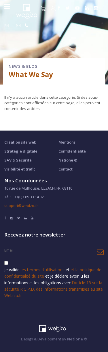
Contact (65, 169)
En (6, 25)
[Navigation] (7, 6)
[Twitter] (18, 218)
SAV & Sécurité (18, 160)
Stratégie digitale (20, 151)
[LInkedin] (25, 218)
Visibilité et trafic (19, 169)
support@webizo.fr (21, 205)
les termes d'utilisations (43, 269)
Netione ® (67, 160)
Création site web (20, 142)
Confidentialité (72, 151)
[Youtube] (78, 8)
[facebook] (60, 8)
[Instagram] (96, 8)
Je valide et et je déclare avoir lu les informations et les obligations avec (53, 282)
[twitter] (68, 8)
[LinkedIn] (87, 8)
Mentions (66, 142)
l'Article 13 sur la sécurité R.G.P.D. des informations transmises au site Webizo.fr (53, 289)
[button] (54, 8)
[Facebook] (5, 218)
